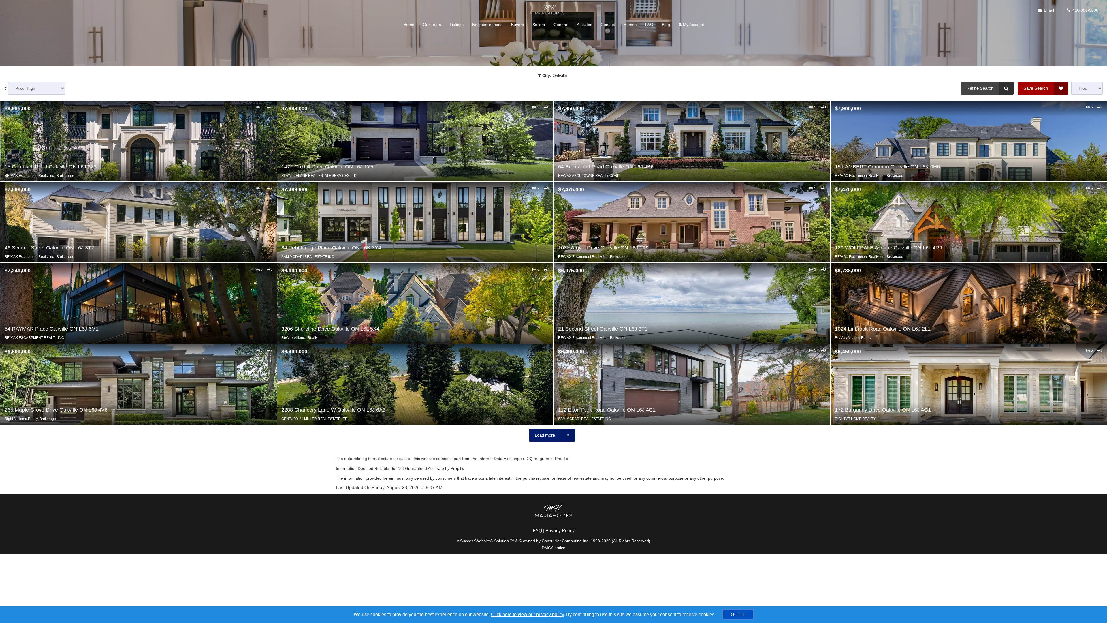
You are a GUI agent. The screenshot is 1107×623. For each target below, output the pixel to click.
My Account (693, 24)
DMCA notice (553, 547)
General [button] (561, 24)
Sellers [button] (538, 24)
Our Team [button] (432, 24)
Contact (608, 24)
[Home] (549, 10)
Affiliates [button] (584, 24)
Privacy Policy (560, 530)
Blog (666, 24)
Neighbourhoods (487, 24)
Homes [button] (630, 24)
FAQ (649, 24)
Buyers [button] (517, 24)
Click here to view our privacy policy (527, 614)
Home (408, 24)
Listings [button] (457, 24)
